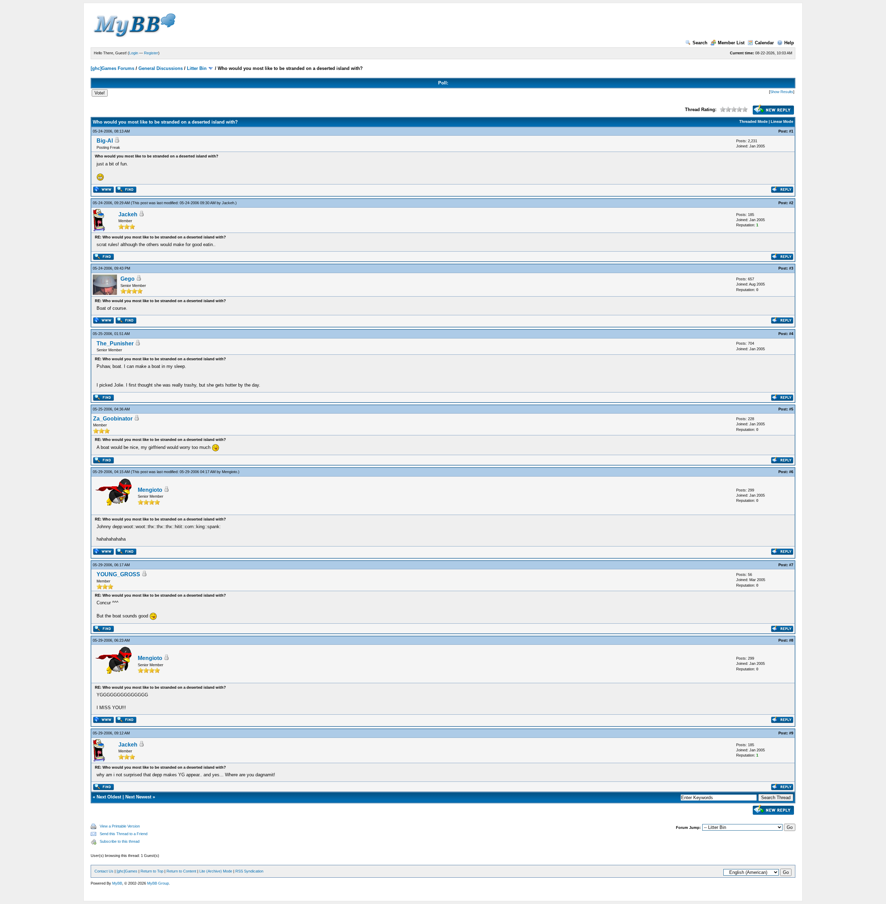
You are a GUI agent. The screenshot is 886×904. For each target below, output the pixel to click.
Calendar (764, 42)
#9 (791, 733)
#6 (791, 472)
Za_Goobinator (113, 419)
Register (151, 53)
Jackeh (228, 203)
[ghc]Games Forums (112, 68)
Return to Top (152, 871)
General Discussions (160, 68)
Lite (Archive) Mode (215, 871)
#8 (791, 640)
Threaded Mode (753, 121)
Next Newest (138, 796)
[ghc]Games (127, 871)
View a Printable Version (120, 826)
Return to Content (181, 871)
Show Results (781, 92)
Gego (127, 279)
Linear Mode (782, 121)
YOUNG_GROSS (118, 574)
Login (133, 53)
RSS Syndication (249, 871)
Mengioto (229, 472)
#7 (791, 565)
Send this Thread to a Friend (123, 834)
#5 (791, 409)
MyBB (117, 883)
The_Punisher (115, 343)
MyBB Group (158, 883)
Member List (731, 42)
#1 (791, 131)
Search (700, 42)
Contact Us (104, 871)
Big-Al (105, 141)
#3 (791, 268)
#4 (791, 334)
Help (789, 42)
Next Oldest (109, 796)
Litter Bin (197, 68)
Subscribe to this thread (119, 841)
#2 (791, 203)
